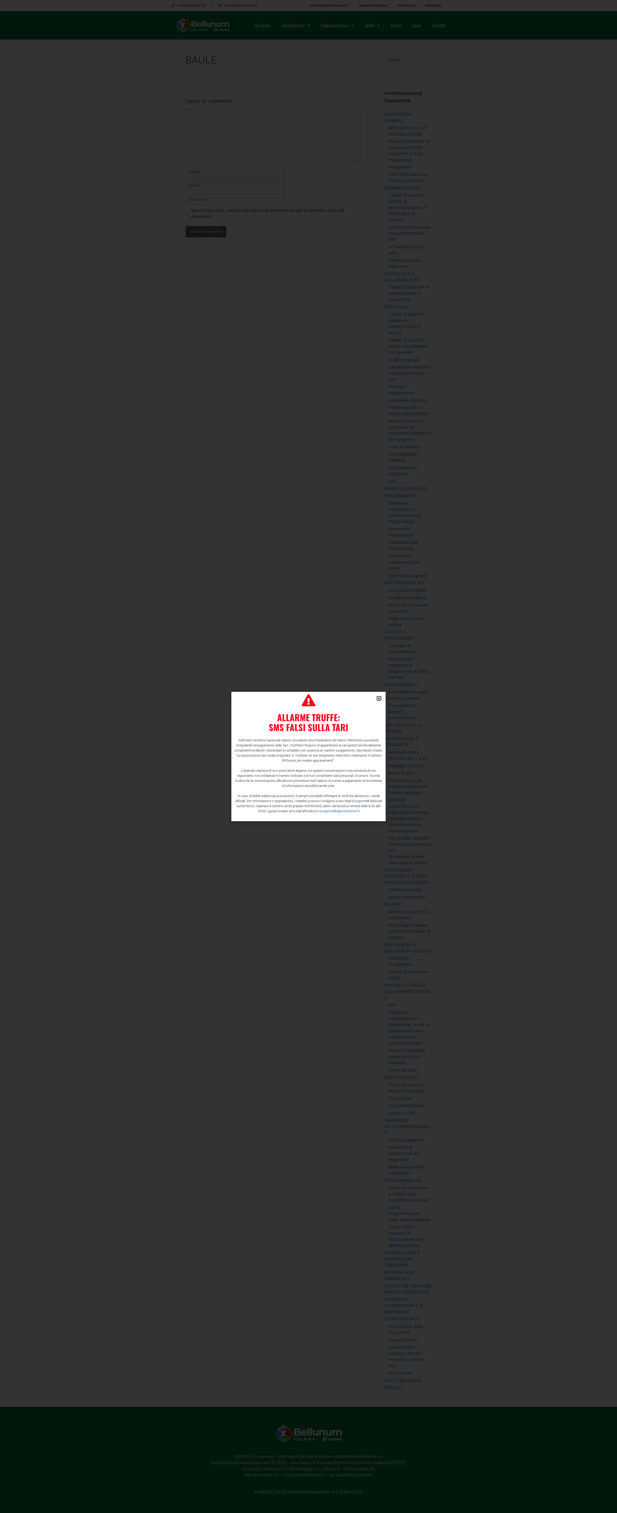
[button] (379, 698)
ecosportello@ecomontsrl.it (339, 811)
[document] (308, 756)
